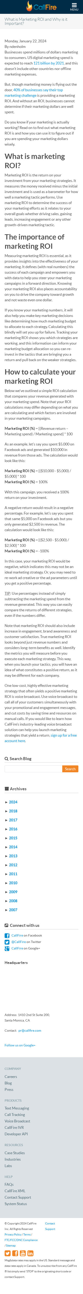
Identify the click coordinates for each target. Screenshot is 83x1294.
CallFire (17, 935)
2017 (13, 820)
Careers (11, 1076)
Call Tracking (15, 1114)
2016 (13, 829)
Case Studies (15, 1153)
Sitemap (11, 1245)
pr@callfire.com (29, 1030)
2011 (13, 874)
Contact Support (18, 1197)
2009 (13, 892)
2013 (13, 856)
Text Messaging (17, 1108)
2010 (13, 883)
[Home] (41, 7)
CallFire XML (15, 1191)
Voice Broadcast (17, 1121)
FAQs (9, 1184)
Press (9, 1089)
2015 (13, 838)
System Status (16, 1204)
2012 (13, 865)
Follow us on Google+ (20, 1045)
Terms (27, 1234)
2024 (13, 802)
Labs (8, 1166)
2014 (13, 847)
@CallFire (18, 942)
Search (70, 769)
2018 (13, 811)
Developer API (16, 1134)
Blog (8, 1083)
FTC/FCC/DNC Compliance (21, 1239)
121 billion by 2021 (48, 63)
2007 (13, 910)
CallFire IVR (14, 1127)
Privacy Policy (13, 1234)
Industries (13, 1159)
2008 (13, 901)
